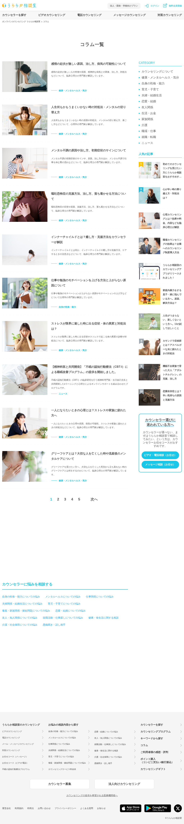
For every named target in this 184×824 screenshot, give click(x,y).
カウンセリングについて (157, 71)
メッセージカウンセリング (129, 14)
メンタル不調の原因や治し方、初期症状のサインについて (88, 150)
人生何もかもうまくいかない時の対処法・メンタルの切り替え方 (88, 110)
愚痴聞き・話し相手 (54, 624)
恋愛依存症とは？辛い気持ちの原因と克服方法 (172, 395)
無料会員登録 (175, 6)
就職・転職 (149, 137)
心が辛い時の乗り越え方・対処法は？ (172, 193)
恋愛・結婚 (149, 101)
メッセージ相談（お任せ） (160, 464)
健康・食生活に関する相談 (103, 617)
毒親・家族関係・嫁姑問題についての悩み (26, 610)
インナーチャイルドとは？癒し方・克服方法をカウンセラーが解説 (88, 239)
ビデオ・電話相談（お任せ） (160, 455)
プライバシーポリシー (65, 808)
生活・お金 (149, 113)
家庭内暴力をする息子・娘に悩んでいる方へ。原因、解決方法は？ (172, 296)
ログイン (155, 6)
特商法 (30, 808)
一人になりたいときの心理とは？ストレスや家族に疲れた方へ (88, 413)
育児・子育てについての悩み (64, 603)
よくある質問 (86, 808)
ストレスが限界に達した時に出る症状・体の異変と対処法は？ (88, 326)
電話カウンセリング (89, 14)
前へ (36, 499)
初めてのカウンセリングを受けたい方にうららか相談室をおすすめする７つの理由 (172, 171)
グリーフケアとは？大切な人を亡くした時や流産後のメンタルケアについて (88, 456)
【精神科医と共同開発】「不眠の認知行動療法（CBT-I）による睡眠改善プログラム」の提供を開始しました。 (89, 369)
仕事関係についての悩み (100, 596)
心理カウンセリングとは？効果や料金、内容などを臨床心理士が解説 (172, 220)
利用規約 (19, 808)
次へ (94, 499)
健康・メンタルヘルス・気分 (73, 90)
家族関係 (147, 119)
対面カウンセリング (170, 14)
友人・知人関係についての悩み (19, 617)
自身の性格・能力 (67, 307)
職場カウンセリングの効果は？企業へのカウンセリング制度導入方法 (172, 246)
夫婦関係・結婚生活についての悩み (22, 603)
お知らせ (101, 808)
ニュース (63, 393)
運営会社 (6, 808)
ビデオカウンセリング (51, 14)
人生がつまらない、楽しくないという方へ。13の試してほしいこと (172, 321)
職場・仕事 (149, 131)
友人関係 (147, 107)
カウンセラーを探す (14, 14)
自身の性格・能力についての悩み (21, 596)
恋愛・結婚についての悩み (70, 610)
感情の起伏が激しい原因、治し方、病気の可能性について (88, 63)
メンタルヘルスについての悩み (62, 596)
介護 (144, 125)
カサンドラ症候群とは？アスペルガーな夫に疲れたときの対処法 (172, 347)
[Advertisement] (32, 536)
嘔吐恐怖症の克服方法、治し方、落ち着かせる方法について (88, 196)
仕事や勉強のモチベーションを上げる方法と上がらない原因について (88, 283)
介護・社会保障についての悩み (19, 624)
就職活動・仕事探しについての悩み (63, 617)
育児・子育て (150, 89)
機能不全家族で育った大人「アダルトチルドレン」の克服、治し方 (172, 372)
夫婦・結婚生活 (152, 95)
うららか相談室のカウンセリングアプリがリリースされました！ (172, 271)
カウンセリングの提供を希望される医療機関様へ (92, 795)
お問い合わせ (44, 808)
